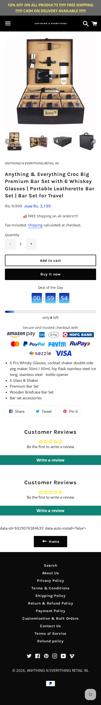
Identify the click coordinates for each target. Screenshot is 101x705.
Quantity (12, 235)
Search (50, 565)
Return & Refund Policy (50, 603)
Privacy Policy (50, 580)
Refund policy (50, 641)
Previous (8, 141)
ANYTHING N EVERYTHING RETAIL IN (57, 670)
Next (93, 141)
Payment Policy (50, 611)
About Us (50, 573)
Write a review (50, 460)
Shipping (35, 225)
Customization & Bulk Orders (50, 618)
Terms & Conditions (50, 588)
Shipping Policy (50, 596)
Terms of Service (50, 633)
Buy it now (50, 274)
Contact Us (50, 626)
